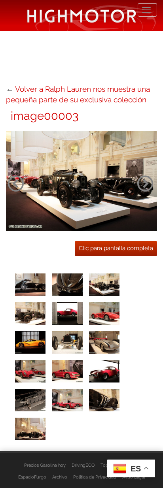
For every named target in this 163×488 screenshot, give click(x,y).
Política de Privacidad (94, 477)
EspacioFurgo (32, 477)
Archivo (59, 477)
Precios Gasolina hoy (45, 465)
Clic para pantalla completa (116, 248)
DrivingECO (83, 465)
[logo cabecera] (81, 15)
